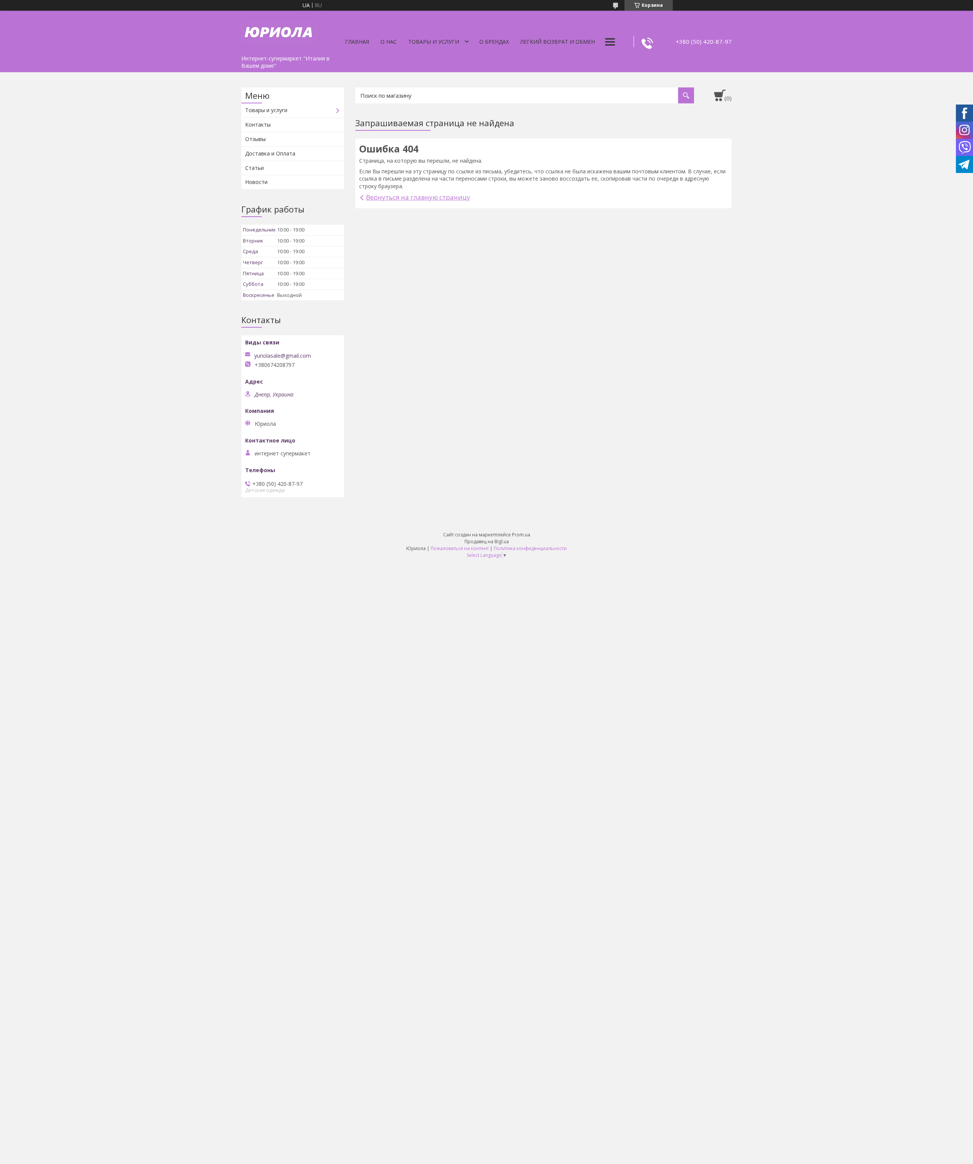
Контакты (258, 124)
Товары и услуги (433, 41)
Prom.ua (521, 534)
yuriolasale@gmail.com (282, 355)
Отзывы (255, 139)
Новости (256, 182)
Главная (357, 41)
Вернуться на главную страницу (418, 197)
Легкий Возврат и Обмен (557, 41)
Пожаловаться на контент (460, 548)
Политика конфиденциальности (530, 548)
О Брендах (494, 41)
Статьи (254, 167)
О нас (388, 41)
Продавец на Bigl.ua (486, 541)
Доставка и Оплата (270, 153)
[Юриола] (279, 31)
